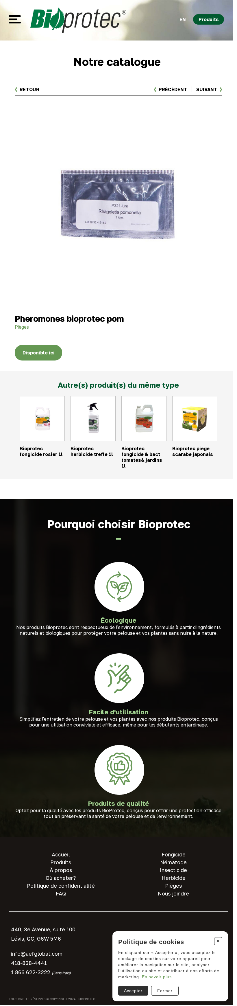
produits (209, 19)
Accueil (61, 854)
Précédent (173, 89)
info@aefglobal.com (36, 953)
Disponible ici (39, 353)
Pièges (173, 885)
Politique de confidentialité (61, 885)
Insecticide (173, 870)
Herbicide (174, 878)
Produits (60, 862)
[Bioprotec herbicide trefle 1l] (93, 432)
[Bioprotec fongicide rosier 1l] (42, 432)
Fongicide (174, 854)
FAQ (61, 893)
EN (182, 19)
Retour (29, 89)
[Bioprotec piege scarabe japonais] (194, 432)
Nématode (173, 862)
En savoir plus (157, 976)
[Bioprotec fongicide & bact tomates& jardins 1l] (143, 432)
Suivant (206, 89)
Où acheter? (61, 878)
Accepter (133, 990)
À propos (61, 870)
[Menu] (15, 19)
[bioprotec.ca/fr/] (78, 19)
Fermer (165, 990)
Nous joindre (173, 893)
